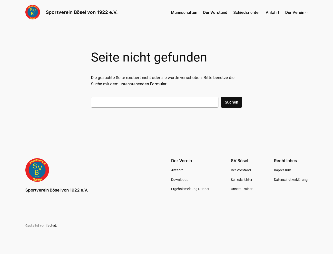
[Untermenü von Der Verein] (306, 12)
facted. (51, 226)
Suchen (231, 102)
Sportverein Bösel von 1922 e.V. (82, 12)
